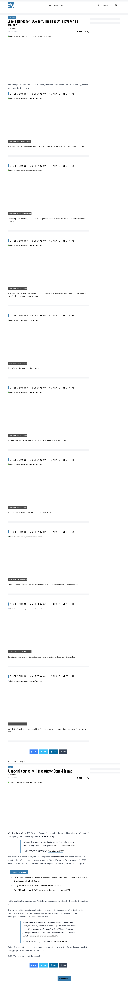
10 (24, 762)
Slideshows (58, 5)
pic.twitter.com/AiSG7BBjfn (46, 936)
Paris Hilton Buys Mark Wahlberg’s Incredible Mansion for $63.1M (42, 890)
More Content (64, 978)
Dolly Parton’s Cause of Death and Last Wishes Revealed (38, 885)
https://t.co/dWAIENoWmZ (64, 845)
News (50, 5)
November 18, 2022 (55, 851)
